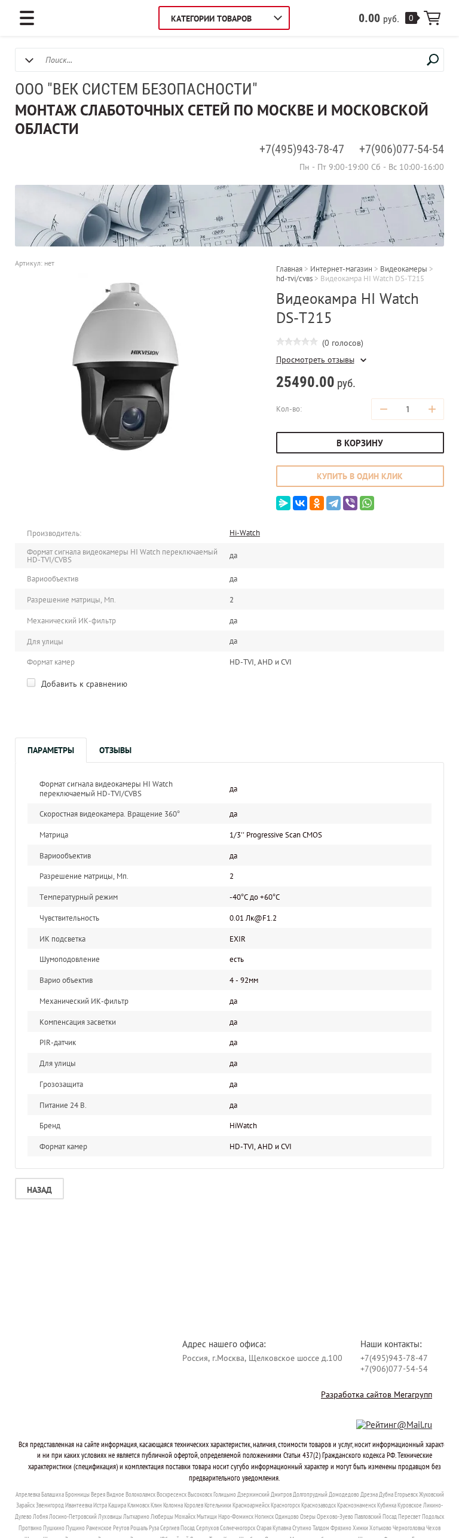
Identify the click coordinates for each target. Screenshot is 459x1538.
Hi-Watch (245, 533)
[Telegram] (333, 503)
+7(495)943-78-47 (301, 149)
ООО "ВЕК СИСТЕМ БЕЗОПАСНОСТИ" (136, 89)
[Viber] (350, 503)
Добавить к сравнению (83, 683)
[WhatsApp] (367, 503)
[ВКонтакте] (300, 503)
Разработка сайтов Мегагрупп (376, 1394)
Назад (39, 1189)
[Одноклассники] (317, 503)
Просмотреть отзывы (315, 360)
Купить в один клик (360, 476)
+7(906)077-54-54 (401, 149)
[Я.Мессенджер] (283, 503)
